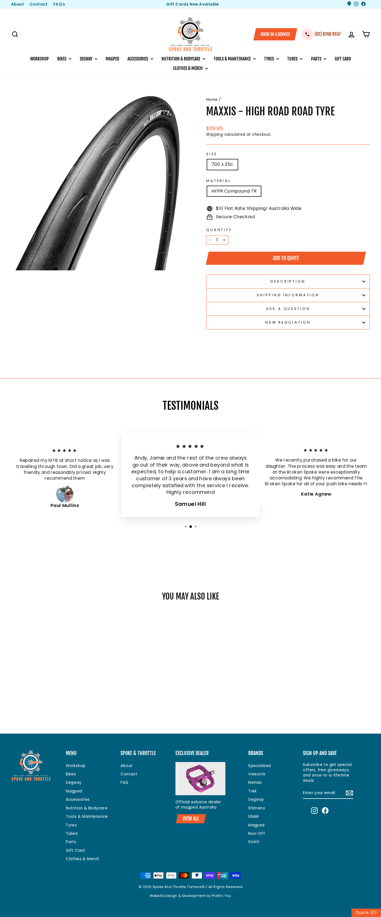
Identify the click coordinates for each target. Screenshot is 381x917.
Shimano (256, 808)
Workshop (39, 59)
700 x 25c (222, 164)
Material (218, 180)
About (17, 4)
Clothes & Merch (188, 68)
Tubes (292, 59)
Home (212, 99)
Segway (86, 59)
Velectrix (257, 774)
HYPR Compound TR (234, 191)
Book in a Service (275, 34)
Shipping (214, 134)
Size (211, 154)
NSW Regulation (288, 322)
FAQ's (59, 4)
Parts (316, 59)
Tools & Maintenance (233, 59)
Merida (255, 782)
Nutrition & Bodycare (181, 59)
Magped (112, 59)
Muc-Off (256, 833)
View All (191, 819)
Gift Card (343, 59)
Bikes (62, 59)
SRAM (253, 816)
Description (288, 281)
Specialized (259, 765)
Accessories (138, 59)
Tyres (269, 59)
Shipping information (288, 295)
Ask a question (288, 308)
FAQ (124, 782)
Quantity (219, 229)
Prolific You (221, 895)
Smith (253, 842)
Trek (252, 791)
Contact (39, 4)
